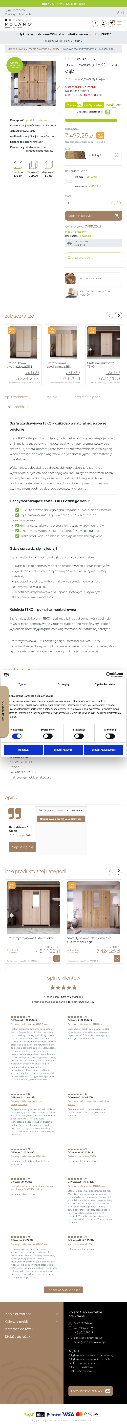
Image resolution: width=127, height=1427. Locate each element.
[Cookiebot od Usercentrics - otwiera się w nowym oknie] (108, 674)
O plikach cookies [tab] (105, 684)
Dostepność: (17, 120)
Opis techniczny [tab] (17, 397)
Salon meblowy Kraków (81, 1366)
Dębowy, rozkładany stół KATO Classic (30, 1024)
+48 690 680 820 (84, 1328)
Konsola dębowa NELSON (80, 1244)
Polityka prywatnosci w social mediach (89, 1358)
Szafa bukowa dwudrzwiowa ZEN (19, 364)
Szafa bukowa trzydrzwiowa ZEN (59, 364)
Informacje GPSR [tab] (87, 397)
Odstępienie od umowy (81, 1370)
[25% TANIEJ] (23, 342)
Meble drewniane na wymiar (83, 1362)
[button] (94, 23)
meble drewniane (39, 48)
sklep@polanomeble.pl (21, 14)
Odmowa (23, 749)
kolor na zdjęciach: (21, 141)
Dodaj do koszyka (80, 215)
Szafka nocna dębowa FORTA (82, 1156)
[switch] (48, 736)
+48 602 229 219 (16, 10)
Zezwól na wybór (63, 749)
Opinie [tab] (52, 397)
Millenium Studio (86, 1420)
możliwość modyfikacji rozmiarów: (30, 136)
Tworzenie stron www (68, 1420)
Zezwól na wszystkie (104, 749)
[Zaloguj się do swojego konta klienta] (103, 23)
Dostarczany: (17, 147)
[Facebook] (117, 12)
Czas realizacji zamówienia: (25, 125)
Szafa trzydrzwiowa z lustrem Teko (30, 938)
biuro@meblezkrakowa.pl (89, 1342)
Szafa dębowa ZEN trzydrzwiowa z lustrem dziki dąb (89, 940)
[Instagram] (122, 12)
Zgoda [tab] (22, 684)
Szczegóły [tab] (64, 684)
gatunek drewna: (19, 130)
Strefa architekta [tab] (18, 406)
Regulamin (74, 1351)
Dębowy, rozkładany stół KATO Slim (85, 1024)
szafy (56, 48)
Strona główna (16, 48)
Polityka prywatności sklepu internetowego (91, 1355)
